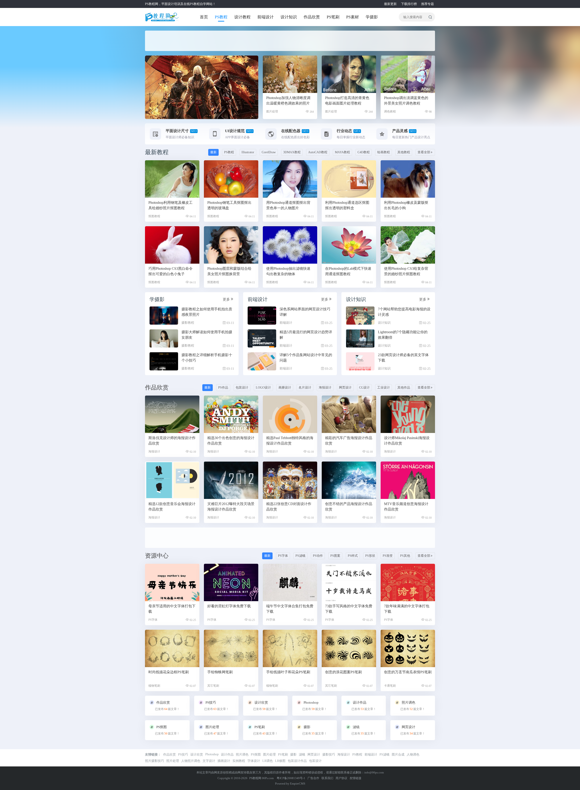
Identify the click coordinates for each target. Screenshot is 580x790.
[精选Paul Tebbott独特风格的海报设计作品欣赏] (290, 414)
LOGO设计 (263, 387)
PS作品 (223, 387)
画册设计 (284, 387)
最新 (213, 152)
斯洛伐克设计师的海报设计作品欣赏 (172, 440)
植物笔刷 (154, 685)
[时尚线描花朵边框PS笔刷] (172, 648)
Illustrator (248, 152)
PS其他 (405, 555)
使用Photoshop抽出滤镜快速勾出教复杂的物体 (288, 271)
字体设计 (253, 761)
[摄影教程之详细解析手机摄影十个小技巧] (164, 361)
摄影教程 (187, 322)
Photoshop (212, 754)
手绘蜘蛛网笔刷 (220, 672)
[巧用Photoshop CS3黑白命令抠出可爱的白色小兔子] (172, 245)
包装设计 (242, 387)
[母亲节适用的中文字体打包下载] (172, 582)
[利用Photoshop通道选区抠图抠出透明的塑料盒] (349, 179)
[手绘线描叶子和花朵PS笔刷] (290, 648)
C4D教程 (364, 152)
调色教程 (390, 111)
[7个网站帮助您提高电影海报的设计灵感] (360, 315)
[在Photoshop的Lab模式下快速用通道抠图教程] (349, 245)
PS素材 (352, 17)
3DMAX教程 (292, 152)
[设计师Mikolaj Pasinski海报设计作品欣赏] (408, 414)
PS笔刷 (333, 17)
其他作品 (403, 387)
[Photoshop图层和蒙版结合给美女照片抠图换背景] (231, 245)
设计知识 (288, 17)
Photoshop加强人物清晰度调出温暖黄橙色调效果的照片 (288, 100)
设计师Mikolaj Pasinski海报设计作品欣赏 (407, 440)
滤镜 (302, 754)
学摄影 (372, 17)
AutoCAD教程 (317, 152)
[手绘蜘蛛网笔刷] (231, 648)
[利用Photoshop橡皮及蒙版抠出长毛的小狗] (408, 179)
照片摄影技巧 (154, 761)
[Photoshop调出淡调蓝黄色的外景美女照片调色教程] (408, 74)
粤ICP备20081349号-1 (291, 778)
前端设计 (265, 17)
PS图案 (335, 555)
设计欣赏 (196, 754)
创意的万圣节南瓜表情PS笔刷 (408, 672)
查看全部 (424, 152)
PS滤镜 (300, 555)
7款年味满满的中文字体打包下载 (406, 608)
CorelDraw (269, 152)
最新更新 (390, 4)
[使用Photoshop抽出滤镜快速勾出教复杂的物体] (290, 245)
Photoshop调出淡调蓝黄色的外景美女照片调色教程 (406, 100)
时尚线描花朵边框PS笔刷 (168, 672)
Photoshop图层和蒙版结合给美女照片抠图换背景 (229, 271)
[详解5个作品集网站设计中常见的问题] (262, 361)
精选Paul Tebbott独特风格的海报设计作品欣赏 (289, 440)
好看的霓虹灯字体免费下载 (229, 606)
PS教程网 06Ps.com (261, 778)
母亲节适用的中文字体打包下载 (172, 608)
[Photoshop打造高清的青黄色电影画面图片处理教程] (349, 74)
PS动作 (318, 555)
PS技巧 (183, 754)
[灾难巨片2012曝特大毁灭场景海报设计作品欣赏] (231, 480)
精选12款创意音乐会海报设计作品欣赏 (172, 506)
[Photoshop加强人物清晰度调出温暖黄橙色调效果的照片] (290, 74)
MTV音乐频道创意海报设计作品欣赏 (406, 506)
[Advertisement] (253, 41)
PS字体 (283, 555)
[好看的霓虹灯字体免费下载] (231, 582)
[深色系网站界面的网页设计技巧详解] (262, 315)
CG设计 (364, 387)
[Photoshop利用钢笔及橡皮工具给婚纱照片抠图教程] (172, 179)
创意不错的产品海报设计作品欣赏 (348, 506)
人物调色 (413, 754)
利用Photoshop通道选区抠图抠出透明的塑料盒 (347, 205)
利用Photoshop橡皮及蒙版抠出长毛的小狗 (406, 205)
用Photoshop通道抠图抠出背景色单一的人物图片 (288, 205)
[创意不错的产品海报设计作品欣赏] (349, 480)
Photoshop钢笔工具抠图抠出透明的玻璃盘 (229, 205)
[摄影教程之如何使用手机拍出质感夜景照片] (164, 315)
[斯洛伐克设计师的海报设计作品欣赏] (172, 414)
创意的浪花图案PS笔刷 (343, 672)
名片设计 (305, 387)
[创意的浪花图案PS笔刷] (349, 648)
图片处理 (272, 111)
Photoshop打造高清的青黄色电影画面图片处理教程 (347, 100)
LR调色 (267, 761)
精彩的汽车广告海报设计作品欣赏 (348, 440)
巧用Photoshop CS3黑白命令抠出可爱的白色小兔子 (170, 271)
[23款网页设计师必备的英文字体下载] (360, 361)
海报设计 (325, 387)
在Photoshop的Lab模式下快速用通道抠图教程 (348, 271)
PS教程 (221, 17)
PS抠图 (256, 754)
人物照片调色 (190, 761)
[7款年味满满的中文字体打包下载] (408, 582)
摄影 (293, 754)
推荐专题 (427, 4)
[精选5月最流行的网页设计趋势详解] (262, 338)
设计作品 (227, 754)
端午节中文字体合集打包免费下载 (289, 608)
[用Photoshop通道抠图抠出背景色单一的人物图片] (290, 179)
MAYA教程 (342, 152)
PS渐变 (388, 555)
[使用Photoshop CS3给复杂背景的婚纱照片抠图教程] (408, 245)
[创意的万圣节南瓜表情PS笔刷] (408, 648)
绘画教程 (383, 152)
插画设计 (224, 761)
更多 (226, 299)
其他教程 (403, 152)
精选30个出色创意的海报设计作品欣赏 (230, 440)
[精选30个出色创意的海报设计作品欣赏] (231, 414)
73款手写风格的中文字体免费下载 (348, 608)
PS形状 (370, 555)
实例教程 (238, 761)
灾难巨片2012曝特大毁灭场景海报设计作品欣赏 (230, 506)
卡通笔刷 (390, 685)
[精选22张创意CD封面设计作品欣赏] (290, 480)
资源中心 (157, 555)
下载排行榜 (409, 4)
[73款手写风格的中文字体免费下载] (349, 582)
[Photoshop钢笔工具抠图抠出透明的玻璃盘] (231, 179)
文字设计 (209, 761)
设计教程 (242, 17)
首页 (204, 17)
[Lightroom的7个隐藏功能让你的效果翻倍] (360, 338)
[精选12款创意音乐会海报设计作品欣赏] (172, 480)
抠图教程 (154, 216)
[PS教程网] (162, 17)
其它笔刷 (213, 685)
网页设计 (345, 387)
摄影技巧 (328, 754)
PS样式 (353, 555)
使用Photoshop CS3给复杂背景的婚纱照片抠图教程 (406, 271)
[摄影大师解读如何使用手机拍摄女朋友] (164, 338)
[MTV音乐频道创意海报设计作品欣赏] (408, 480)
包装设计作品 (297, 761)
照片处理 (172, 761)
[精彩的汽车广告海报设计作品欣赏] (349, 414)
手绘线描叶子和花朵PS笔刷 (288, 672)
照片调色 (242, 754)
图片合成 (398, 754)
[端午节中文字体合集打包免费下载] (290, 582)
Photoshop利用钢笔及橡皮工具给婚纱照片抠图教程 (170, 205)
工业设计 (383, 387)
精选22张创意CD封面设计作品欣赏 (288, 506)
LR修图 (280, 761)
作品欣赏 (312, 17)
